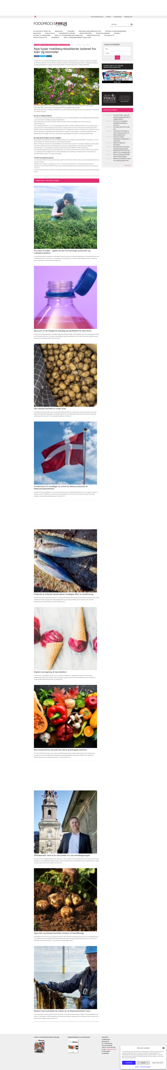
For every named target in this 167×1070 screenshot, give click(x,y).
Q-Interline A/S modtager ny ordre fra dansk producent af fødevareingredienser (121, 133)
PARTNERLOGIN (128, 16)
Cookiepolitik (105, 1053)
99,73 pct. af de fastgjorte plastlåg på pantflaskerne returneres (63, 331)
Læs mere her (125, 101)
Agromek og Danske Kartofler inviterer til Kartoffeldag (59, 933)
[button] (163, 1048)
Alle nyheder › (127, 165)
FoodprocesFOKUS (50, 24)
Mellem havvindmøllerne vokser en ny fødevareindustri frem (62, 1011)
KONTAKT (108, 16)
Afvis (143, 1063)
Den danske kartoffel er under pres (50, 408)
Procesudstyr (62, 45)
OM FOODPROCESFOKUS (97, 16)
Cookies (137, 1066)
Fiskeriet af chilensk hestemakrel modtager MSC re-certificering (63, 594)
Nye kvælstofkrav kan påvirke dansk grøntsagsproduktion (60, 750)
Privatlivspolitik (106, 1051)
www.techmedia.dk (107, 1045)
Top (68, 45)
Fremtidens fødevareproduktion (49, 45)
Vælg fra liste (157, 1063)
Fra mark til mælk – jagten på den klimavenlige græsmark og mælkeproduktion (121, 117)
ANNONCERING (118, 16)
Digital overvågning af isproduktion (50, 672)
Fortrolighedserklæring (145, 1066)
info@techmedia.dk (111, 1049)
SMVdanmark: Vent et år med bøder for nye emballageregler (62, 855)
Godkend (129, 1063)
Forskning (37, 45)
